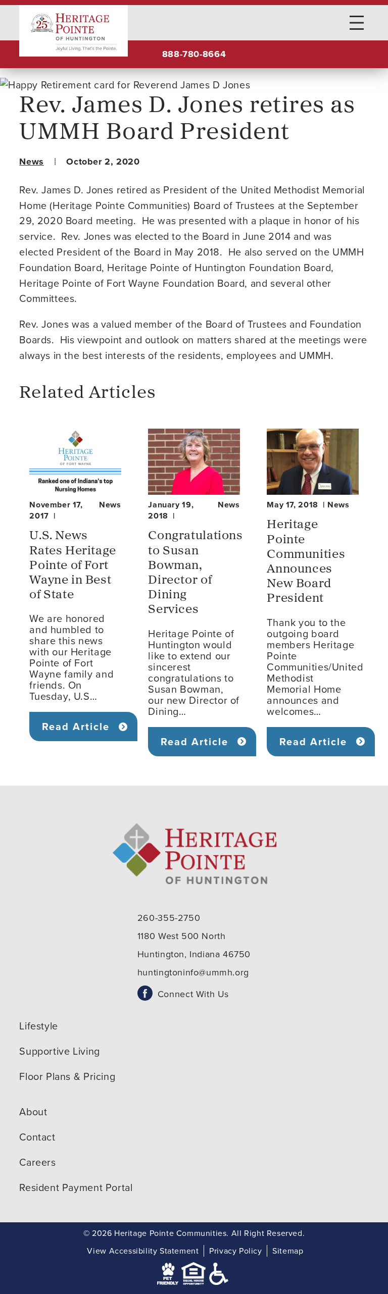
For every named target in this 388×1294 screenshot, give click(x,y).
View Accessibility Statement (143, 1251)
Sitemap (287, 1251)
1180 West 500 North (181, 936)
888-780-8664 (194, 54)
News (31, 161)
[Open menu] (357, 23)
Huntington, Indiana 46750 (194, 954)
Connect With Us (193, 994)
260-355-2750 (168, 917)
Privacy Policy (235, 1251)
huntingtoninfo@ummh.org (193, 972)
